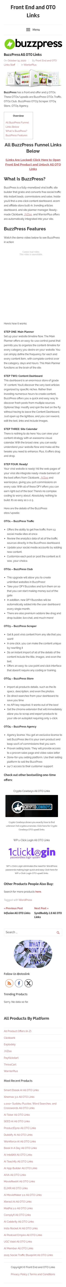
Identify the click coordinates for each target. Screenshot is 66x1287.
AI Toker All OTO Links (17, 1114)
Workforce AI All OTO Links (20, 1141)
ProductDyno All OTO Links (20, 1128)
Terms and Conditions (42, 1274)
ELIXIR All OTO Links (16, 1188)
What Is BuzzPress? (16, 131)
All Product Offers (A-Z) (17, 1031)
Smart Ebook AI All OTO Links (21, 1090)
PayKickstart (11, 1057)
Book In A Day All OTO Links (20, 1148)
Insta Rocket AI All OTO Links (21, 1228)
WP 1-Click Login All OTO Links (31, 840)
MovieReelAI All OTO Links (19, 1181)
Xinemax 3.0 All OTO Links (19, 1096)
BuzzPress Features (16, 135)
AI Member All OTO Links (18, 1248)
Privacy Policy (19, 1274)
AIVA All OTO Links (15, 1174)
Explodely (10, 1044)
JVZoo (28, 214)
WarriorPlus (30, 64)
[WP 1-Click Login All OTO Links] (31, 846)
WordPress (25, 900)
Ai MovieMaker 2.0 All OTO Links (23, 1194)
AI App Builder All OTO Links (20, 1168)
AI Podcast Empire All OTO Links (23, 1235)
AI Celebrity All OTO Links (19, 1221)
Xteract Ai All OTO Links (18, 1201)
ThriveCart (10, 1064)
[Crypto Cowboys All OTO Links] (31, 797)
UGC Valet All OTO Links (18, 1241)
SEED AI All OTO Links (17, 1121)
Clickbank (9, 1037)
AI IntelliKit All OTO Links (18, 1154)
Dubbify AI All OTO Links (18, 1134)
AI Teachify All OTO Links (18, 1161)
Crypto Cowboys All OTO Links (31, 791)
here (38, 891)
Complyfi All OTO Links (17, 1214)
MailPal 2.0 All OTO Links (18, 1208)
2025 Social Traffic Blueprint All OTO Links (28, 1255)
